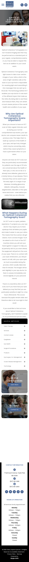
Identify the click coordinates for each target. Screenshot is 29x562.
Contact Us (14, 410)
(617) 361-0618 (14, 481)
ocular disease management (13, 362)
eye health (7, 344)
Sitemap (19, 554)
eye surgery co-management (13, 357)
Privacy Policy (11, 554)
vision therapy (8, 326)
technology (7, 366)
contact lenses (8, 335)
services (6, 331)
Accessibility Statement (17, 552)
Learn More (14, 385)
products (6, 353)
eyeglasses (7, 339)
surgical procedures (10, 348)
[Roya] (14, 558)
